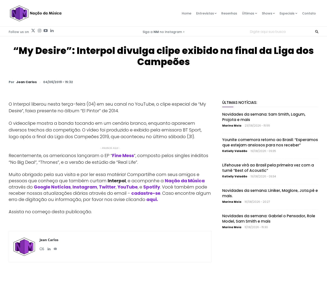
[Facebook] (272, 81)
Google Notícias (52, 187)
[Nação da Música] (35, 13)
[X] (262, 81)
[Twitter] (33, 31)
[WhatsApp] (252, 81)
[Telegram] (282, 81)
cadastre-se (145, 193)
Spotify (151, 187)
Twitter (107, 187)
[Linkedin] (52, 31)
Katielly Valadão (234, 151)
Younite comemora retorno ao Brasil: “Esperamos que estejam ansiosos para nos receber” (270, 142)
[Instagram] (39, 31)
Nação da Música (185, 181)
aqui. (152, 199)
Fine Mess (123, 155)
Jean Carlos (26, 82)
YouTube (127, 187)
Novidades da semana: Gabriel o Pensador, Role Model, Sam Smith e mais (268, 218)
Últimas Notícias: (239, 102)
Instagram (85, 187)
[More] (313, 81)
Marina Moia (231, 125)
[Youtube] (46, 31)
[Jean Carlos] (24, 246)
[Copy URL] (303, 81)
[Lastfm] (42, 247)
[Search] (316, 31)
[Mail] (55, 247)
